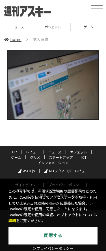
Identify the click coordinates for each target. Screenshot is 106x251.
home (15, 39)
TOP (13, 151)
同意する (53, 235)
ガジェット (40, 26)
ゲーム (75, 26)
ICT (83, 157)
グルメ (35, 157)
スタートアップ (61, 157)
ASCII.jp (29, 170)
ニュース (54, 151)
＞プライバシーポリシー (53, 248)
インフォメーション (53, 162)
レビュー (32, 151)
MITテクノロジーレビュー (68, 170)
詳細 (12, 221)
